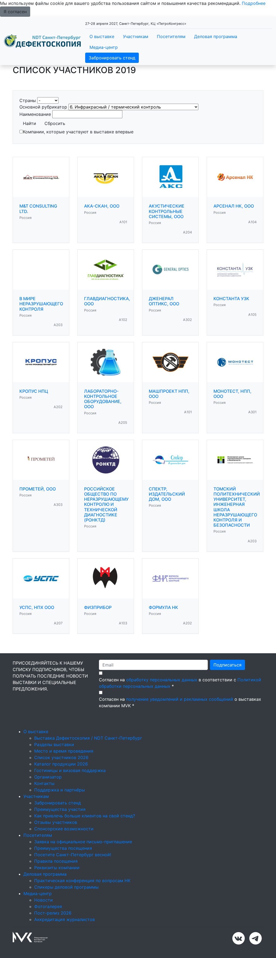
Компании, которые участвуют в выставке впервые (78, 131)
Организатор (48, 777)
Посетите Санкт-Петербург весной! (72, 854)
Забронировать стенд (112, 57)
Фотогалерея (48, 906)
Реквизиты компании (57, 867)
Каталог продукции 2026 (61, 764)
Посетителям (171, 36)
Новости (43, 900)
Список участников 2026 (61, 757)
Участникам (135, 36)
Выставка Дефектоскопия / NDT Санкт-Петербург (88, 738)
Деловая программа (215, 36)
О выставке (101, 36)
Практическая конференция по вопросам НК (82, 880)
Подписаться (227, 665)
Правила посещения (56, 861)
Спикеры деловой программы (66, 887)
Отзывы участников (55, 822)
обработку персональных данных (161, 679)
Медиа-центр (103, 47)
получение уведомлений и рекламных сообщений (179, 699)
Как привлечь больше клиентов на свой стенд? (84, 815)
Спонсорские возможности (64, 828)
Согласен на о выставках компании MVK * (180, 702)
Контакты (44, 783)
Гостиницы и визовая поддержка (70, 770)
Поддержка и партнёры (59, 790)
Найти (29, 123)
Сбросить (54, 123)
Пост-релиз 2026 (52, 913)
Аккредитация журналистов (64, 919)
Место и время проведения (63, 751)
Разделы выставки (54, 744)
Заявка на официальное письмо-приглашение (83, 841)
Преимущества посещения (63, 848)
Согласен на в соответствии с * (180, 683)
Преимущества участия (59, 809)
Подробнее (253, 3)
